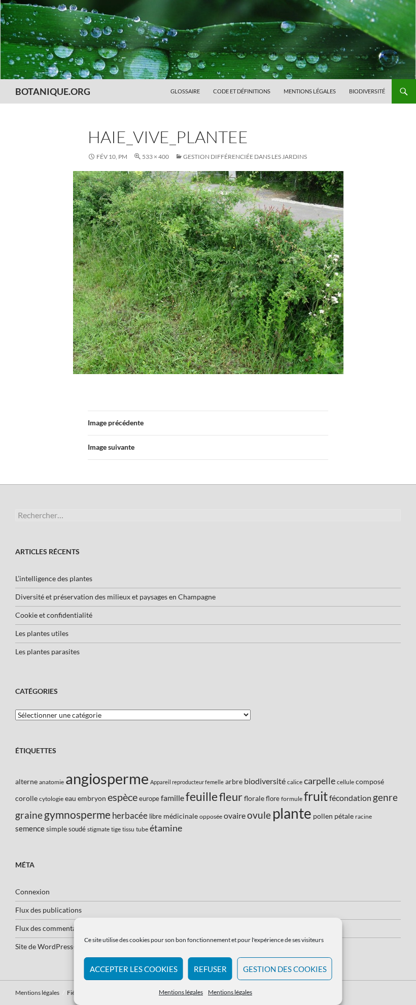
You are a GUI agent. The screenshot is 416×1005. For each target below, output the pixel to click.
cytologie (51, 798)
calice (294, 782)
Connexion (32, 891)
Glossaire (185, 91)
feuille (202, 796)
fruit (316, 796)
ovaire (235, 815)
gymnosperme (77, 814)
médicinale (180, 816)
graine (29, 815)
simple (56, 828)
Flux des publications (48, 910)
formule (291, 798)
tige (116, 829)
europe (149, 798)
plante (291, 813)
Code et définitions (241, 91)
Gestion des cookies (285, 969)
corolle (26, 798)
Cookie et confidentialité (53, 615)
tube (142, 829)
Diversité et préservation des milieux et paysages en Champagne (115, 596)
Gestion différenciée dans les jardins (245, 156)
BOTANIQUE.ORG (52, 91)
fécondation (350, 797)
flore (273, 798)
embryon (92, 798)
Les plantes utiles (41, 633)
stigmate (98, 829)
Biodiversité (367, 91)
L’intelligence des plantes (53, 578)
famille (172, 797)
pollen (323, 816)
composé (370, 781)
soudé (77, 829)
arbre (233, 781)
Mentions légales (181, 992)
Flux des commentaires (51, 928)
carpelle (319, 780)
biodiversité (265, 781)
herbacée (130, 815)
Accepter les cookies (134, 969)
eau (70, 798)
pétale (344, 816)
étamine (166, 827)
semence (30, 828)
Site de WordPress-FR (49, 946)
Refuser (210, 969)
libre (155, 816)
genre (385, 797)
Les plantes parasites (47, 651)
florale (254, 798)
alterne (26, 781)
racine (363, 816)
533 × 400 (155, 156)
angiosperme (107, 778)
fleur (230, 796)
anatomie (51, 782)
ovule (259, 815)
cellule (345, 782)
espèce (122, 797)
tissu (128, 829)
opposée (210, 816)
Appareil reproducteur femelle (187, 782)
